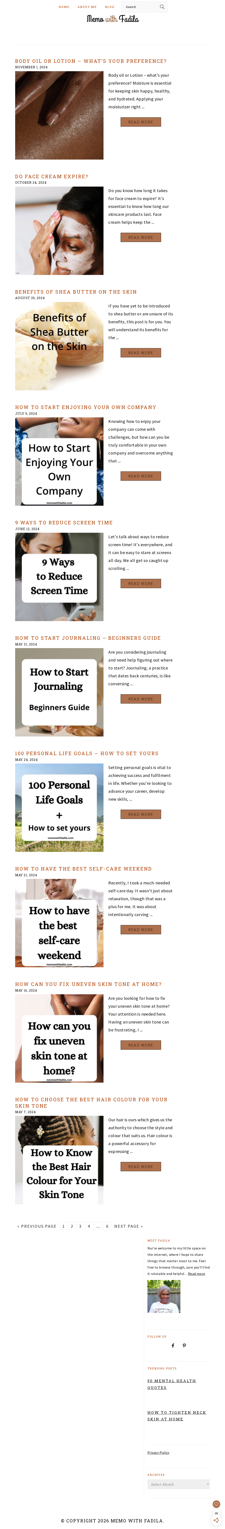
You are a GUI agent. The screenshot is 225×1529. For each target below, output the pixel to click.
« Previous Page (37, 1226)
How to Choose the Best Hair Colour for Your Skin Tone (91, 1102)
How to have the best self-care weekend (83, 868)
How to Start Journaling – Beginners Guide (88, 638)
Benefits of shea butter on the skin (76, 292)
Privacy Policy (158, 1452)
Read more (196, 1273)
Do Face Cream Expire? (52, 176)
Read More (140, 122)
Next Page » (128, 1226)
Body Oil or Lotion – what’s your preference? (91, 61)
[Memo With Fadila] (112, 23)
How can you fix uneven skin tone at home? (88, 984)
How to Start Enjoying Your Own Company (86, 407)
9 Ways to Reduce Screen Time (64, 522)
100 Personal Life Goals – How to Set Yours (87, 753)
